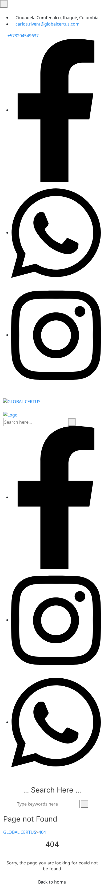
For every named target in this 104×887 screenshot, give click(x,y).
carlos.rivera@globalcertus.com (47, 24)
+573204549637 (22, 36)
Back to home (52, 882)
